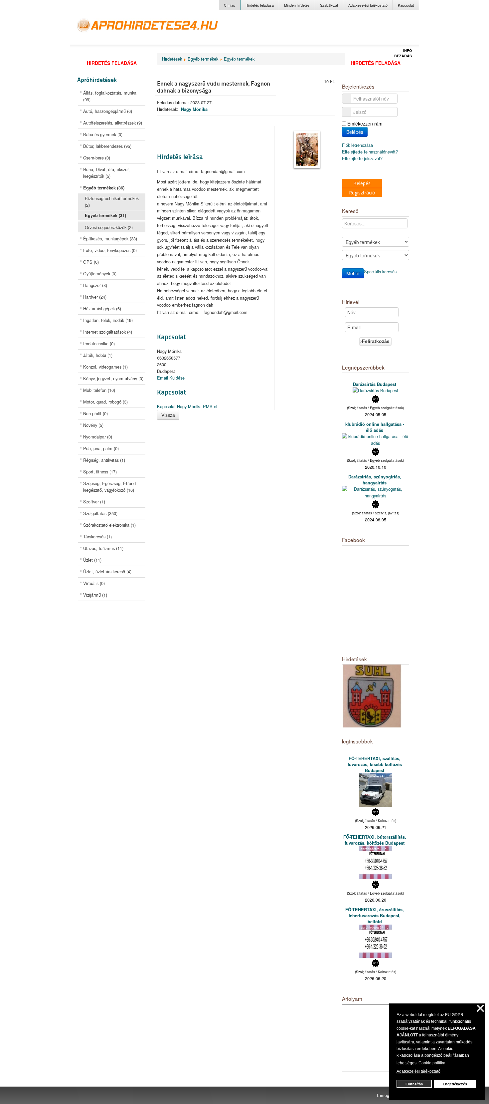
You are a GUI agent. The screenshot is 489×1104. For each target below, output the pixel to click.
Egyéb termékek (203, 59)
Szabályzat (329, 5)
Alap (381, 29)
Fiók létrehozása (358, 145)
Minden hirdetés (297, 5)
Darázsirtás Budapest (374, 384)
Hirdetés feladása (259, 5)
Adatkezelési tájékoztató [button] (418, 1071)
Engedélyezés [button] (455, 1084)
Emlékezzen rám (365, 123)
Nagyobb (364, 29)
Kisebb (397, 29)
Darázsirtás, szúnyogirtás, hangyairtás (374, 480)
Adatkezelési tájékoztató (368, 5)
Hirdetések (172, 59)
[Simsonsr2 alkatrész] (372, 695)
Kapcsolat (406, 5)
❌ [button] (480, 1008)
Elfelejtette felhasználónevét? (370, 151)
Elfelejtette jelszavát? (362, 158)
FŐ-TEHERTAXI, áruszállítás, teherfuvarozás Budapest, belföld (374, 916)
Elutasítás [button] (414, 1084)
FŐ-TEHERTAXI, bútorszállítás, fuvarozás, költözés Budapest (374, 840)
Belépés (354, 132)
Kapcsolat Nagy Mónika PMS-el (187, 406)
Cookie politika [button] (431, 1063)
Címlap (229, 5)
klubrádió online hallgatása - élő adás (374, 427)
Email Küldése (171, 378)
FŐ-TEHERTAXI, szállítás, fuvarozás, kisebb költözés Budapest (375, 764)
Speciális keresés (380, 271)
